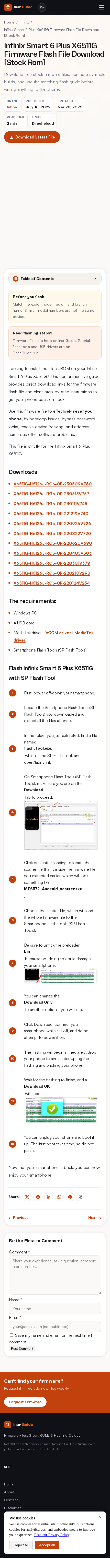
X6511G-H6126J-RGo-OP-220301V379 (52, 563)
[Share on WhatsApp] (59, 1197)
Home (9, 22)
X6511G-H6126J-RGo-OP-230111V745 (50, 503)
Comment (19, 1251)
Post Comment (22, 1349)
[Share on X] (27, 1197)
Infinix (24, 22)
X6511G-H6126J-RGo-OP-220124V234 (52, 583)
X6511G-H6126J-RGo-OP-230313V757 (51, 493)
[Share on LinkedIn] (48, 1197)
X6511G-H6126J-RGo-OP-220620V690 (53, 543)
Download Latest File (35, 136)
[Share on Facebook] (38, 1197)
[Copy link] (80, 1197)
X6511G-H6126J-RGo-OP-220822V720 (52, 533)
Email (15, 1317)
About (9, 1492)
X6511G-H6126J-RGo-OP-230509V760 (53, 483)
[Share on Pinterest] (70, 1197)
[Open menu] (101, 7)
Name (15, 1299)
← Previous (18, 1217)
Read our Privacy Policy (51, 1535)
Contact (11, 1500)
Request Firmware (25, 1401)
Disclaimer (12, 1508)
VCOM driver (58, 632)
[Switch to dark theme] (42, 7)
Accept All (47, 1545)
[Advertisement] (55, 200)
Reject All (21, 1545)
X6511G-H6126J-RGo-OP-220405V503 (53, 553)
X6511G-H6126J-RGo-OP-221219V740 (51, 513)
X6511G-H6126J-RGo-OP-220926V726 (52, 523)
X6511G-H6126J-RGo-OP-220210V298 (52, 573)
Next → (95, 1217)
